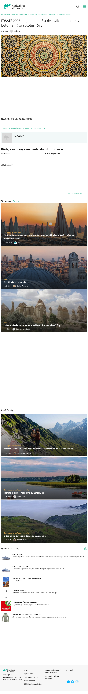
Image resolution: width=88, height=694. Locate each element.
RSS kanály (70, 670)
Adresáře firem (29, 681)
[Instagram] (73, 682)
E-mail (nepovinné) (52, 154)
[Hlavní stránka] (13, 7)
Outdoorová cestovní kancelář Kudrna (52, 671)
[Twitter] (77, 682)
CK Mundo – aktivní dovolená (52, 677)
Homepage (5, 14)
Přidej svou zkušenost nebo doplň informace (22, 128)
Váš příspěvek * (7, 165)
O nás (26, 670)
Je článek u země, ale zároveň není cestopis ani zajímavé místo (45, 14)
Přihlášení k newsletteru (33, 684)
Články (15, 14)
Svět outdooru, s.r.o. (31, 677)
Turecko (16, 201)
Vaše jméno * (6, 154)
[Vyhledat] (78, 6)
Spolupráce (28, 674)
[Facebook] (68, 682)
